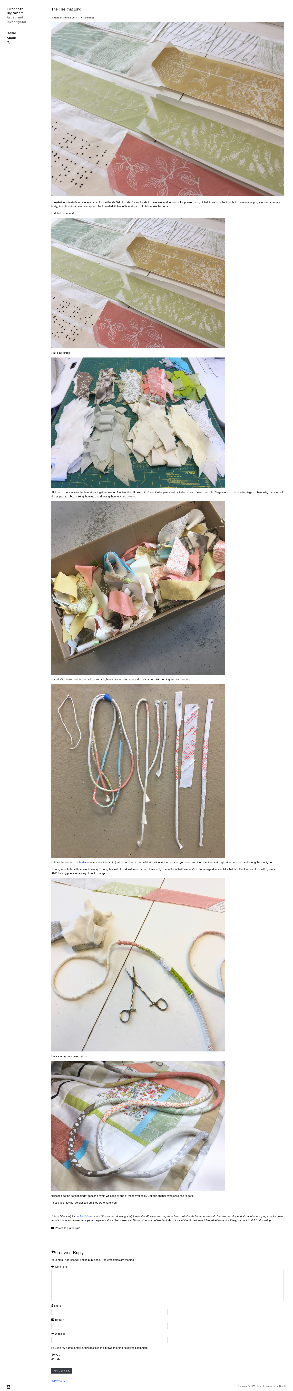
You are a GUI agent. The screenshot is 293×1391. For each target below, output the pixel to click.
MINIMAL (281, 1386)
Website (60, 1334)
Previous (59, 1381)
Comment (61, 1267)
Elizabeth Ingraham (15, 10)
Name (58, 1305)
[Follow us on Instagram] (8, 1387)
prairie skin (73, 1228)
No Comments (87, 17)
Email (59, 1320)
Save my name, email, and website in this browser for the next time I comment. (101, 1348)
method (79, 862)
